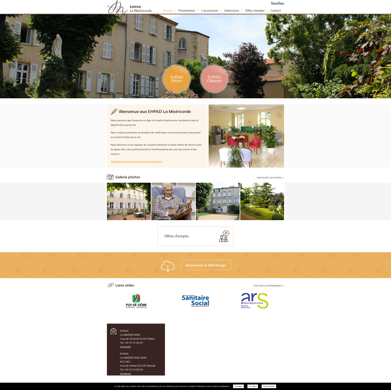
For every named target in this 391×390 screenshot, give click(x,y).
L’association (209, 10)
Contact (275, 10)
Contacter (125, 346)
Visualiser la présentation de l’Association (136, 161)
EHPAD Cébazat (214, 79)
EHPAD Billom (176, 79)
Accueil (167, 10)
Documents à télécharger (205, 265)
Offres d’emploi (254, 10)
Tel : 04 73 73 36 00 (131, 342)
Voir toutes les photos (269, 177)
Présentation (186, 10)
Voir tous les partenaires (267, 286)
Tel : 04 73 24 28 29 (131, 369)
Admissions (231, 10)
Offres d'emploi (176, 236)
